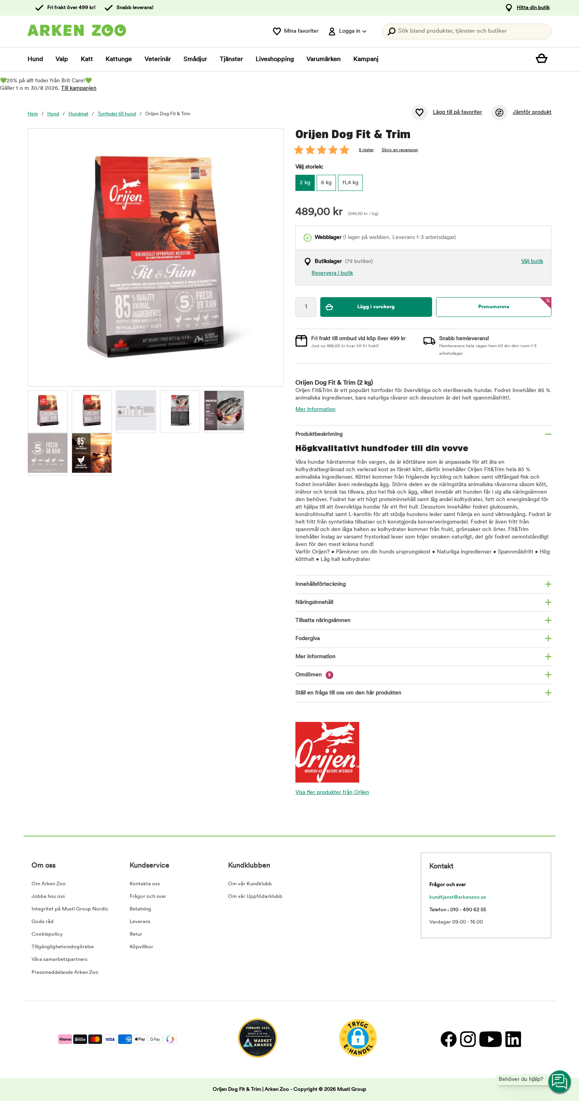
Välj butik (532, 262)
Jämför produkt (532, 112)
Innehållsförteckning (320, 584)
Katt (87, 59)
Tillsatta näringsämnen (323, 621)
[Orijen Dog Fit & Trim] (91, 410)
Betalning (140, 909)
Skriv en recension (400, 150)
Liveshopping (275, 59)
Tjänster (231, 59)
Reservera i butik (332, 273)
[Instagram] (467, 1039)
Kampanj (366, 59)
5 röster (366, 150)
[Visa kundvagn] (543, 59)
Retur (136, 934)
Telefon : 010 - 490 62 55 (457, 909)
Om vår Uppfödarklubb (255, 896)
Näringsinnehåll (314, 602)
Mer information (315, 410)
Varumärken (323, 59)
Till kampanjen (78, 88)
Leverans (140, 921)
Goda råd (43, 921)
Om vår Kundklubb (250, 883)
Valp (62, 59)
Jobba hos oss (48, 896)
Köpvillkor (141, 946)
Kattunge (119, 59)
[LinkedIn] (512, 1039)
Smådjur (195, 59)
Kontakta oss (145, 883)
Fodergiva (307, 639)
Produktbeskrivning (319, 434)
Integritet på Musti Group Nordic (70, 909)
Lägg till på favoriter (457, 112)
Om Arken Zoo (49, 883)
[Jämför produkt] (499, 112)
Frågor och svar (148, 896)
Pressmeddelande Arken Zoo (65, 972)
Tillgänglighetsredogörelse (63, 946)
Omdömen (313, 675)
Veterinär (158, 59)
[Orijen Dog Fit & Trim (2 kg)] (47, 410)
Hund (35, 59)
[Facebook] (448, 1039)
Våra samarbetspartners (59, 959)
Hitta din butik (533, 7)
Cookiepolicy (47, 934)
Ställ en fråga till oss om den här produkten (348, 693)
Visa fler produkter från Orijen (332, 793)
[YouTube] (490, 1039)
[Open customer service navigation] (560, 1082)
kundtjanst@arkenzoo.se (457, 897)
